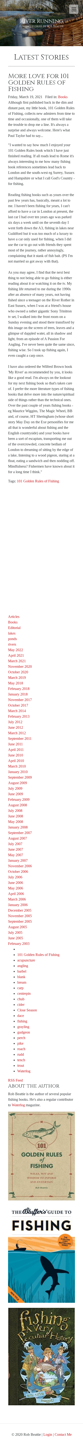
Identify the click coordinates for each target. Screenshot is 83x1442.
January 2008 (18, 827)
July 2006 (15, 877)
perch (21, 1038)
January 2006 (18, 905)
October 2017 (18, 705)
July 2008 (15, 811)
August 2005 (17, 927)
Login (47, 1434)
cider (20, 1005)
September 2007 (20, 833)
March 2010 (17, 766)
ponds (12, 639)
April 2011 (16, 750)
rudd (20, 1054)
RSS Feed (15, 1080)
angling (22, 966)
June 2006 (15, 883)
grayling (23, 1027)
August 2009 (17, 783)
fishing (22, 1021)
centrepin (24, 993)
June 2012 (15, 727)
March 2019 (17, 678)
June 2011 (15, 744)
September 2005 (20, 921)
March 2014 (17, 711)
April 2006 (16, 894)
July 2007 (15, 844)
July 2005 (15, 932)
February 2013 (19, 716)
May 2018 (15, 683)
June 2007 (15, 849)
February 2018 (19, 689)
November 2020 (20, 666)
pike (20, 1043)
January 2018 (18, 694)
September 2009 (20, 777)
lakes (11, 633)
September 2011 (20, 739)
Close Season (27, 1010)
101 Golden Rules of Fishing (38, 481)
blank (21, 977)
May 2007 (15, 855)
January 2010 (18, 772)
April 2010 (16, 761)
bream (21, 982)
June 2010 (15, 755)
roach (21, 1049)
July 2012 (15, 722)
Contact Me (63, 1434)
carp (20, 988)
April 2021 (16, 655)
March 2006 (17, 899)
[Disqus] (41, 545)
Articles (13, 617)
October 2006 (18, 872)
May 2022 (15, 650)
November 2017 (20, 700)
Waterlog (23, 1071)
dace (20, 1016)
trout (20, 1065)
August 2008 (17, 805)
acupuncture (26, 960)
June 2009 (15, 794)
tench (21, 1060)
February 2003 (19, 944)
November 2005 (20, 916)
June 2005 (15, 938)
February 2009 (19, 799)
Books (63, 97)
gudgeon (23, 1032)
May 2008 (15, 822)
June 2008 (15, 816)
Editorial (14, 628)
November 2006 (20, 866)
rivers (12, 644)
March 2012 (17, 733)
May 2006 (15, 888)
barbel (21, 971)
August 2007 (17, 838)
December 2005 (19, 910)
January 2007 (18, 860)
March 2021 (17, 661)
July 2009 (15, 788)
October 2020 (18, 672)
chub (20, 999)
